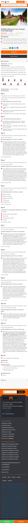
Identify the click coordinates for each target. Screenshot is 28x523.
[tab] (14, 61)
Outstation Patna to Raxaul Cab (9, 483)
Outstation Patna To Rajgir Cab (9, 509)
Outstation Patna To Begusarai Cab (18, 508)
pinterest (10, 480)
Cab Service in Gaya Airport (8, 434)
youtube (18, 477)
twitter (9, 477)
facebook (4, 477)
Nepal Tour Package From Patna (9, 448)
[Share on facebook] (12, 48)
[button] (9, 27)
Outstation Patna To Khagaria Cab (12, 491)
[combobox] (14, 5)
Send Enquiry (14, 56)
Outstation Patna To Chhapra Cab (17, 485)
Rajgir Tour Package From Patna (9, 446)
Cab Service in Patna (6, 423)
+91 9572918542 (6, 411)
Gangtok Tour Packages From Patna (10, 452)
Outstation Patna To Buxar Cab (9, 496)
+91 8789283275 (6, 409)
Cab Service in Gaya (6, 431)
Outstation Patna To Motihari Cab (17, 494)
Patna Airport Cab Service (8, 427)
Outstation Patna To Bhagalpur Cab (10, 502)
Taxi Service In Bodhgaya (7, 438)
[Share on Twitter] (15, 48)
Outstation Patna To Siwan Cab (9, 506)
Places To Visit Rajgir (13, 511)
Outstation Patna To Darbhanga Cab (12, 500)
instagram (4, 480)
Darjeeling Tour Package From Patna (10, 450)
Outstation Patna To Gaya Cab (18, 504)
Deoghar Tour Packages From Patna (10, 454)
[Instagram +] (17, 48)
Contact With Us (5, 469)
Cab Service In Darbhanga (8, 436)
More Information (5, 61)
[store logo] (5, 2)
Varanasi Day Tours (9, 517)
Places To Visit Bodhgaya (12, 513)
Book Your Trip (5, 472)
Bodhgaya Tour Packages (11, 515)
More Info (14, 52)
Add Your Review (19, 33)
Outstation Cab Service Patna (8, 429)
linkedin (13, 477)
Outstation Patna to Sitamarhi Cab (9, 487)
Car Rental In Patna (6, 425)
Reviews (3, 380)
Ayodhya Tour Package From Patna (10, 459)
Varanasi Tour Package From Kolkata (10, 456)
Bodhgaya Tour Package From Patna (10, 444)
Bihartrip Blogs (18, 517)
